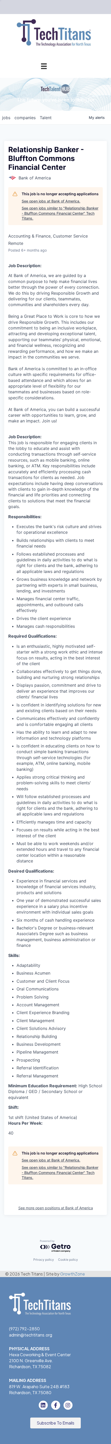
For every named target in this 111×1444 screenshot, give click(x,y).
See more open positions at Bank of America (55, 1208)
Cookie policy (68, 1259)
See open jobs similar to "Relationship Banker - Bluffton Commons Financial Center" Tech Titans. (60, 213)
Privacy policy (43, 1259)
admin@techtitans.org (30, 1335)
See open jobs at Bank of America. (51, 201)
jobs (6, 117)
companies (25, 117)
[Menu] (43, 66)
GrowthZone (72, 1274)
